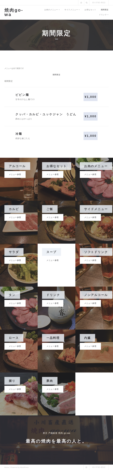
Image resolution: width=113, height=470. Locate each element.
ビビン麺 (22, 94)
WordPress (24, 467)
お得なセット (90, 10)
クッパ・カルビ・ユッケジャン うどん (45, 114)
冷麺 (18, 133)
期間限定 (105, 10)
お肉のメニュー (51, 10)
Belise (6, 467)
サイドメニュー (71, 10)
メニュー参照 (15, 174)
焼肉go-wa (13, 12)
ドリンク (103, 15)
